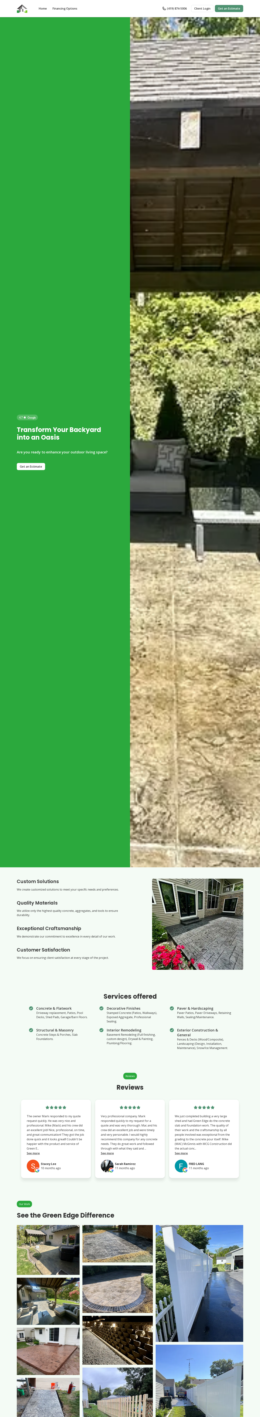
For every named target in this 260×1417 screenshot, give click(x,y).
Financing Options (65, 8)
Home (43, 8)
